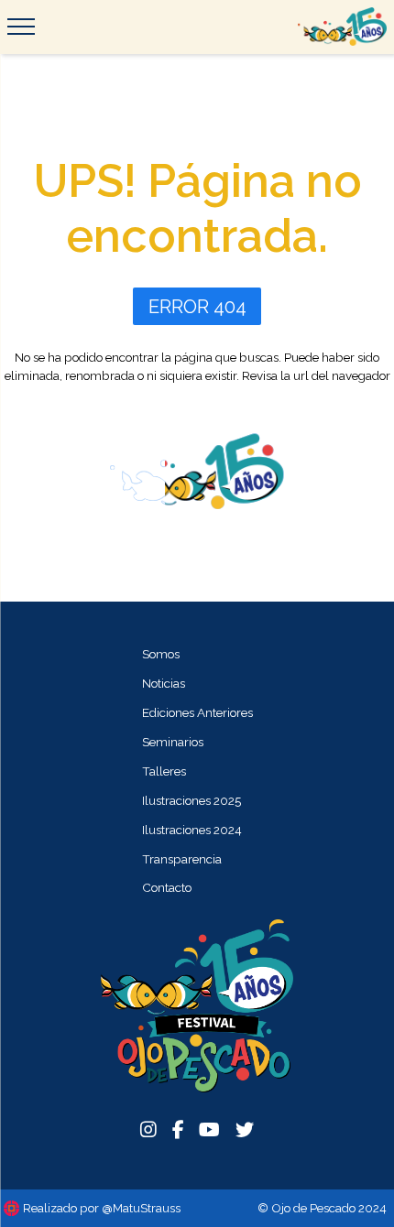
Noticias (163, 683)
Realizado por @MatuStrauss (102, 1207)
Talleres (164, 771)
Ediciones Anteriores (197, 712)
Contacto (167, 887)
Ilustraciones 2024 (192, 829)
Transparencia (182, 859)
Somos (161, 653)
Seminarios (172, 741)
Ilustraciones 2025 (191, 800)
